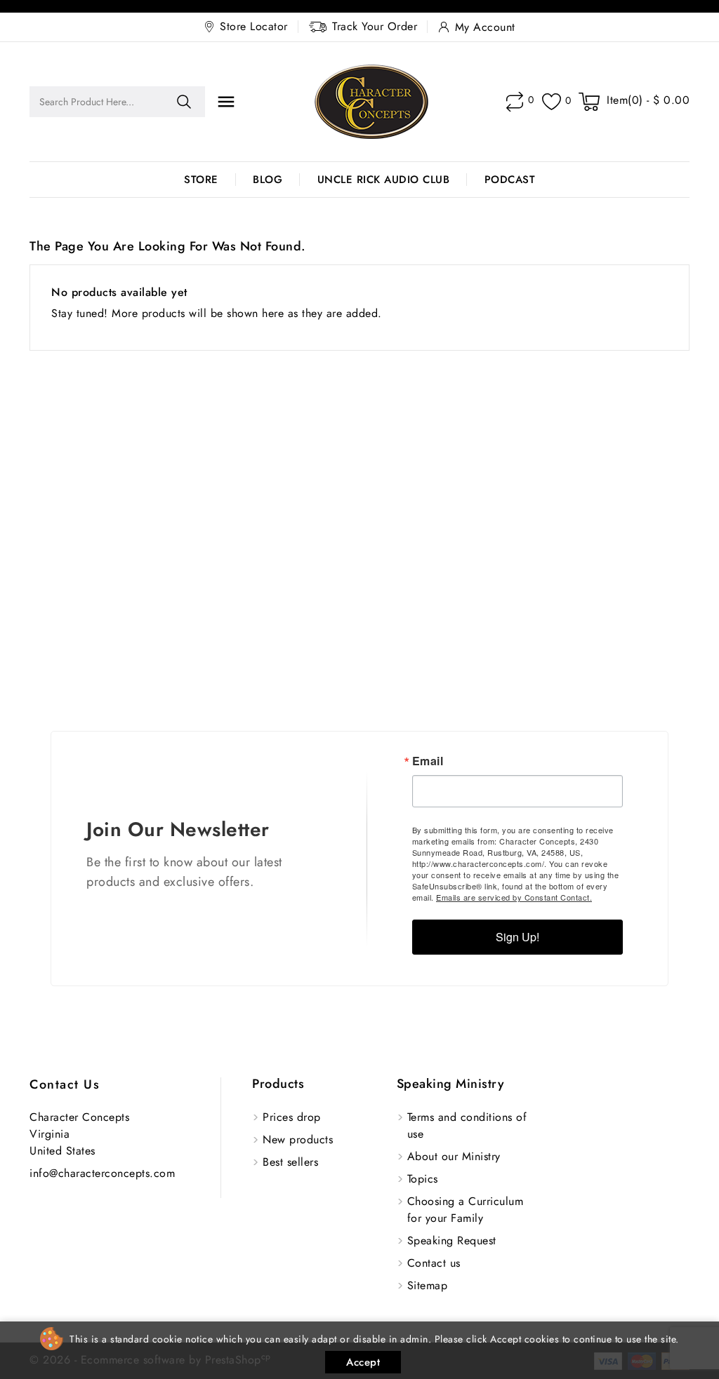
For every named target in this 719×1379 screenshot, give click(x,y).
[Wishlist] (551, 102)
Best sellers (290, 1162)
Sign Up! (517, 937)
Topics (422, 1179)
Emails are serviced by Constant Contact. (514, 897)
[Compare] (515, 102)
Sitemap (427, 1285)
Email (428, 761)
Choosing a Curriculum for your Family (465, 1209)
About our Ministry (454, 1156)
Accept (363, 1362)
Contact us (64, 1084)
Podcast (510, 179)
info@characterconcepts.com (102, 1173)
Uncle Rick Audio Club (383, 179)
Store (201, 179)
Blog (267, 179)
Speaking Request (451, 1240)
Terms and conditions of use (467, 1125)
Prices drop (292, 1117)
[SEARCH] (184, 101)
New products (298, 1139)
